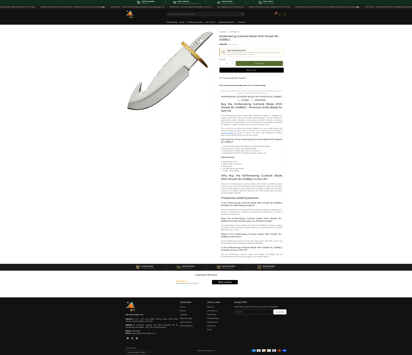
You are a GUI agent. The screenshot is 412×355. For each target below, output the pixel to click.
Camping (183, 315)
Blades (244, 91)
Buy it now (251, 70)
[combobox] (204, 14)
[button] (284, 14)
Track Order (211, 315)
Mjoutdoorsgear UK (229, 133)
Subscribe (280, 312)
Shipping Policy (213, 318)
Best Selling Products (230, 91)
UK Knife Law (212, 311)
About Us (210, 307)
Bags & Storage (186, 318)
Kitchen (183, 311)
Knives (182, 307)
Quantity (222, 59)
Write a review (225, 282)
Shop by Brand (171, 22)
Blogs (209, 330)
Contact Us (242, 22)
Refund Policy (212, 322)
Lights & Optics (186, 322)
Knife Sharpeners (186, 326)
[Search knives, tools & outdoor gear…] (242, 14)
